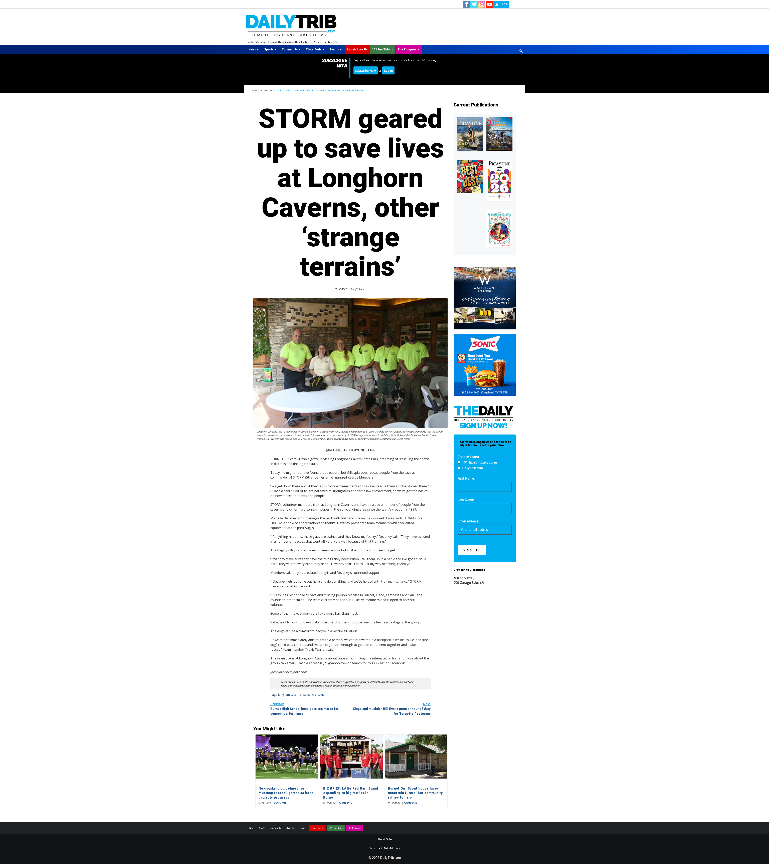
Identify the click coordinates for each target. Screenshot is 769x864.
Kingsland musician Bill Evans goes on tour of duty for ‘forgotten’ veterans (392, 708)
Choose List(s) (468, 457)
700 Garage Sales (466, 582)
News (252, 49)
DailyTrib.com (358, 289)
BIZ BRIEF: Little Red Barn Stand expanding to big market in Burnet (350, 793)
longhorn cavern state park (295, 694)
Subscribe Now (365, 70)
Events (334, 49)
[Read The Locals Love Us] (470, 177)
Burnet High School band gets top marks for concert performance (304, 708)
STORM (320, 694)
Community (290, 49)
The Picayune (407, 49)
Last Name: (466, 500)
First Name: (466, 478)
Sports (269, 49)
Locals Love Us (357, 49)
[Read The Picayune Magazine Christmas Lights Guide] (499, 228)
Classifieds (313, 49)
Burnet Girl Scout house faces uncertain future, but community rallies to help (415, 793)
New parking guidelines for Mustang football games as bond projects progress (286, 793)
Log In (388, 70)
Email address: (468, 521)
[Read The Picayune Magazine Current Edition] (470, 134)
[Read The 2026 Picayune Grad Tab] (499, 180)
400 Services (463, 578)
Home (255, 90)
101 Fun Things (382, 49)
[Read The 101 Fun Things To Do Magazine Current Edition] (499, 134)
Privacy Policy (384, 838)
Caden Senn (280, 803)
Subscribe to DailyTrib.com (384, 848)
